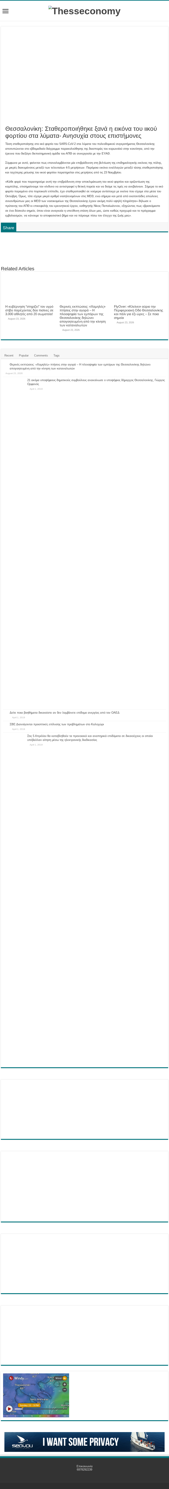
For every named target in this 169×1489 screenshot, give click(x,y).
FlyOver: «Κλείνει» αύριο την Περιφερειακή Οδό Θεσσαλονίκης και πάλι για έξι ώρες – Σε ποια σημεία (138, 312)
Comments (41, 355)
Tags (56, 355)
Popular (24, 355)
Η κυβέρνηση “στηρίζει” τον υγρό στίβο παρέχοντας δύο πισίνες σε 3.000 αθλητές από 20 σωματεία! (29, 310)
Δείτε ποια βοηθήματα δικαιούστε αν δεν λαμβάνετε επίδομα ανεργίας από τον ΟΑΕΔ (64, 712)
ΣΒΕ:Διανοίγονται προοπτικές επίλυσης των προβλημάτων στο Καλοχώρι (57, 724)
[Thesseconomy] (84, 10)
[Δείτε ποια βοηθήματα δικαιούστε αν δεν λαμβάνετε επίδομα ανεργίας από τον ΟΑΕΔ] (5, 713)
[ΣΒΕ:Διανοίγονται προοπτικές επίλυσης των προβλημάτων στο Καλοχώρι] (5, 724)
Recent (8, 355)
